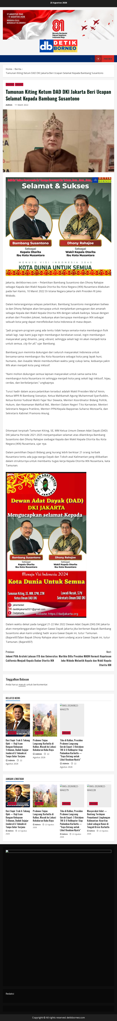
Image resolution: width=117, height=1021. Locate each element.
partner (108, 58)
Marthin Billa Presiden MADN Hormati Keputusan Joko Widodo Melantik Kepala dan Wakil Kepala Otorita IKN (85, 658)
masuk (22, 684)
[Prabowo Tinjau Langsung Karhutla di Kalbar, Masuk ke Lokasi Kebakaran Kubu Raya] (45, 720)
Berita (10, 84)
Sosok (19, 84)
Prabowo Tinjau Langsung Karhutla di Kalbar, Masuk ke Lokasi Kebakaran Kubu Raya (44, 745)
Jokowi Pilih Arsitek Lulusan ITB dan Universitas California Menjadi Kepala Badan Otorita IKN (32, 656)
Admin (9, 104)
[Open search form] (92, 58)
